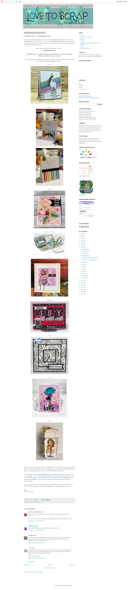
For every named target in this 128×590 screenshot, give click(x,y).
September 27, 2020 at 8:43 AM (36, 558)
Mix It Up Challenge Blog (58, 476)
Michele (49, 189)
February (84, 275)
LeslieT (30, 547)
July (83, 264)
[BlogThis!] (44, 500)
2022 (82, 242)
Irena (49, 257)
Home (49, 565)
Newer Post (27, 565)
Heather (49, 300)
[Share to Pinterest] (49, 500)
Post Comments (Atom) (37, 572)
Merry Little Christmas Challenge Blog (88, 97)
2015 (82, 289)
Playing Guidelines (85, 48)
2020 (82, 247)
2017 (82, 285)
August (84, 262)
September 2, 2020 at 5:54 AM (35, 521)
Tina (49, 421)
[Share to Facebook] (47, 500)
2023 (82, 240)
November (85, 251)
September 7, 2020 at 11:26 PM (36, 530)
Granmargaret (32, 526)
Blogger (71, 585)
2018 (82, 283)
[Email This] (42, 500)
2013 (82, 294)
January (84, 278)
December (85, 249)
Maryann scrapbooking (34, 512)
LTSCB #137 (38, 502)
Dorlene (49, 107)
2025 (82, 236)
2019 (82, 280)
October (84, 253)
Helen (49, 335)
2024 (82, 238)
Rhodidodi (30, 535)
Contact (82, 41)
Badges (82, 39)
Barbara (81, 85)
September (85, 255)
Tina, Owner (82, 89)
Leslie (49, 64)
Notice (82, 46)
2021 (82, 245)
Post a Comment (30, 561)
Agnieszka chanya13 (49, 232)
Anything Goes (31, 502)
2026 (82, 234)
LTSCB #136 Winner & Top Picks (90, 257)
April (83, 271)
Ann (49, 377)
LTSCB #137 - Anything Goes (89, 259)
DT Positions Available (86, 37)
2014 (82, 291)
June (83, 267)
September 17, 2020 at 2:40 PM (36, 542)
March (83, 273)
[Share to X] (45, 500)
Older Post (72, 565)
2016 (82, 287)
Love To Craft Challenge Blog (41, 476)
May (83, 269)
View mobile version (49, 568)
